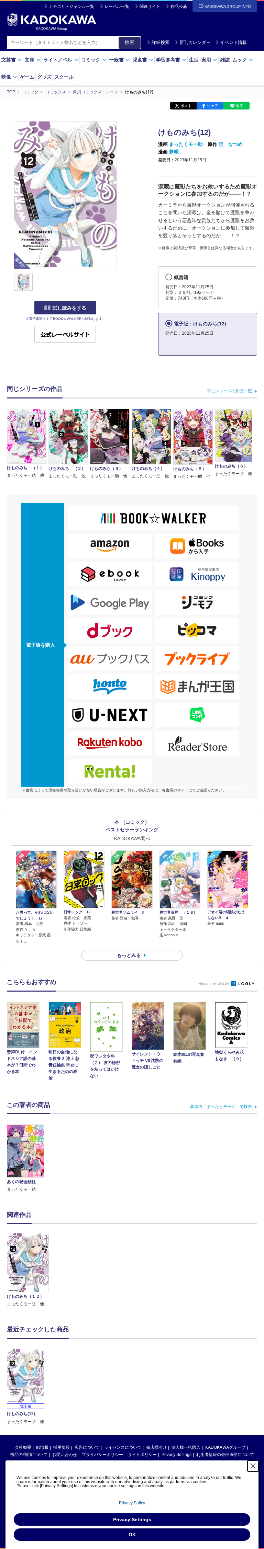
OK (132, 1534)
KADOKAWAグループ (225, 1447)
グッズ (44, 77)
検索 (129, 42)
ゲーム (27, 77)
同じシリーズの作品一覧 (229, 391)
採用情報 (61, 1447)
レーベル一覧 (116, 6)
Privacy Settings (176, 1455)
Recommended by (214, 983)
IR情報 (42, 1447)
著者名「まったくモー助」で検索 (221, 1106)
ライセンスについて (122, 1447)
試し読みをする (69, 308)
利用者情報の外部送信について (225, 1454)
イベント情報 (233, 42)
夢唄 (174, 151)
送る (239, 106)
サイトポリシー (142, 1454)
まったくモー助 (186, 144)
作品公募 (178, 6)
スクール (64, 77)
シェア (212, 106)
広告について (87, 1447)
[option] (28, 1270)
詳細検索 (160, 42)
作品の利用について (28, 1454)
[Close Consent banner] (253, 1465)
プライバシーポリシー (102, 1454)
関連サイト (150, 6)
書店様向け (156, 1447)
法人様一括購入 (186, 1447)
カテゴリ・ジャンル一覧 (71, 6)
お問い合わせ (64, 1454)
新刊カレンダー (195, 42)
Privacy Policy (132, 1503)
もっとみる (129, 955)
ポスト (186, 106)
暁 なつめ (231, 144)
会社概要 (23, 1447)
